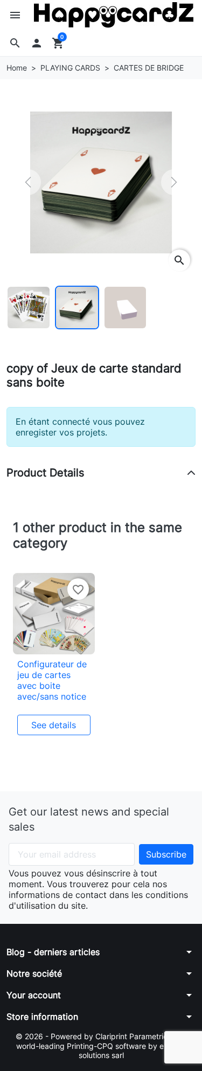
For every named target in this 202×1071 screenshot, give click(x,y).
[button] (15, 43)
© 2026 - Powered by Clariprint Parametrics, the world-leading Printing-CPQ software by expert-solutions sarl (101, 1046)
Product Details (45, 472)
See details (53, 725)
